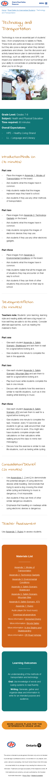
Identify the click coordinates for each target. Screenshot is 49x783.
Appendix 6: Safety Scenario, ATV (24, 601)
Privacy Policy (26, 775)
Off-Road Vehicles (33, 635)
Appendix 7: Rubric (14, 531)
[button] (41, 3)
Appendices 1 (17, 477)
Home (4, 10)
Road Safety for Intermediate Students (21, 10)
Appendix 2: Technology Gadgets (24, 575)
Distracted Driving (33, 619)
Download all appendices (24, 614)
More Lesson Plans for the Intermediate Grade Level (24, 725)
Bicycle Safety (33, 623)
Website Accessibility (37, 775)
